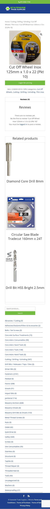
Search (20, 313)
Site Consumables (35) (14, 446)
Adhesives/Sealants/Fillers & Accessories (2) (22, 325)
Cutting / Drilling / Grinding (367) (18, 359)
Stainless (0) (10, 451)
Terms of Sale (37, 503)
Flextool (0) (9, 379)
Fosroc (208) (10, 383)
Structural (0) (10, 456)
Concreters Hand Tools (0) (15, 345)
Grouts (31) (9, 388)
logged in (23, 124)
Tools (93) (9, 475)
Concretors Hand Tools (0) (15, 354)
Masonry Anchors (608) (14, 403)
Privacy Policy (25, 505)
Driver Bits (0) (10, 369)
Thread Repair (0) (12, 466)
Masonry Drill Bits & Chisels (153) (18, 413)
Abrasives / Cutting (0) (14, 321)
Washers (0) (9, 485)
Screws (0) (9, 442)
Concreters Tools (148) (14, 350)
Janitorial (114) (11, 398)
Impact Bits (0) (11, 393)
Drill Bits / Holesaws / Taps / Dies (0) (19, 364)
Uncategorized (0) (12, 480)
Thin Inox (15, 24)
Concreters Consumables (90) (17, 340)
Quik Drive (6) (10, 432)
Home (7, 22)
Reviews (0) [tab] (25, 99)
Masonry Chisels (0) (13, 408)
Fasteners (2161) (11, 374)
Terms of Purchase (23, 503)
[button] (41, 34)
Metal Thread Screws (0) (15, 417)
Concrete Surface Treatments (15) (18, 335)
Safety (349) (9, 437)
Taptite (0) (9, 461)
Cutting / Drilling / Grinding (20, 22)
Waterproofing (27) (12, 490)
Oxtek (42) (9, 427)
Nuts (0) (8, 422)
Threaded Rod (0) (12, 471)
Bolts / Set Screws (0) (13, 330)
